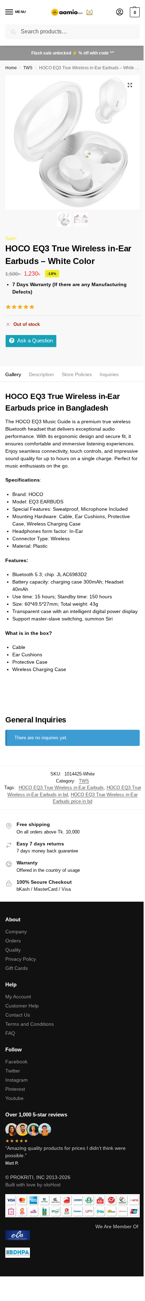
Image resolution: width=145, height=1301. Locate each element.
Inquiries (109, 374)
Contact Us (17, 1015)
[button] (134, 12)
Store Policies (77, 374)
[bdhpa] (72, 1253)
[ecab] (72, 1235)
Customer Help (22, 1006)
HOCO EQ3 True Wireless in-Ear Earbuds (61, 787)
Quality (13, 950)
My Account (18, 996)
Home (11, 67)
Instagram (16, 1080)
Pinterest (15, 1089)
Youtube (14, 1098)
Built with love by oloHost (33, 1184)
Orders (13, 940)
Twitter (12, 1071)
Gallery (13, 374)
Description (41, 374)
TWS (27, 67)
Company (16, 931)
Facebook (16, 1061)
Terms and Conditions (29, 1024)
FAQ (10, 1033)
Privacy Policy (20, 959)
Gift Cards (16, 968)
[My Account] (119, 12)
